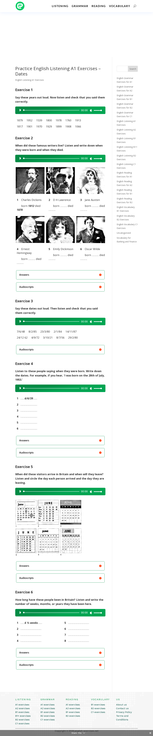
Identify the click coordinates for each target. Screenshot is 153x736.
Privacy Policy (124, 712)
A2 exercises (22, 708)
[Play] (20, 110)
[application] (59, 110)
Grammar (80, 6)
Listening (60, 6)
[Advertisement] (76, 35)
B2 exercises (22, 719)
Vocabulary (119, 6)
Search (133, 68)
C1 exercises (22, 723)
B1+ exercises (23, 715)
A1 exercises (22, 704)
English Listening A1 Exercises (29, 79)
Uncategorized (124, 232)
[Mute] (91, 110)
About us (121, 704)
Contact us (122, 708)
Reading (99, 6)
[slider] (97, 110)
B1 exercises (22, 712)
